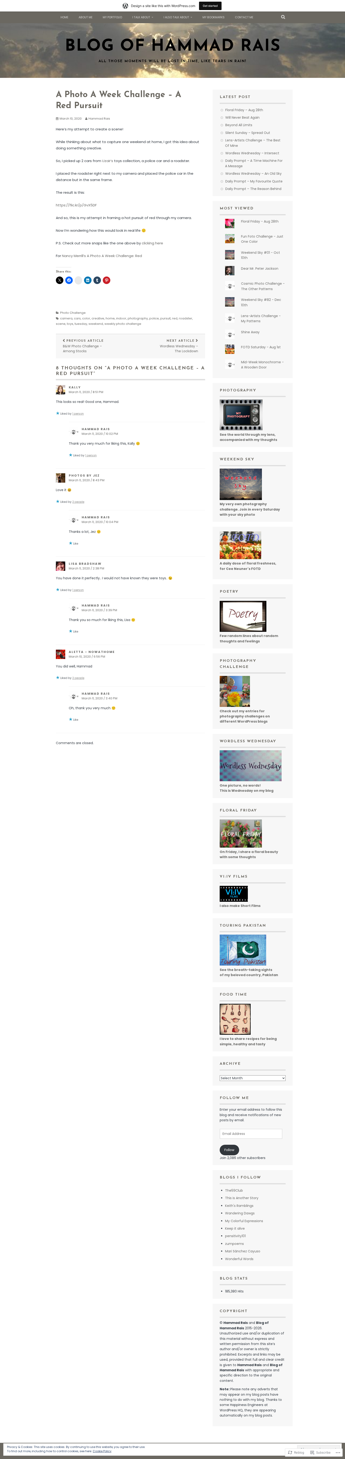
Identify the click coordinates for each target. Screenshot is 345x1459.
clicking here (152, 243)
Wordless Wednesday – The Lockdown (179, 346)
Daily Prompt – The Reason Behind (253, 188)
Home (64, 17)
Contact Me (244, 17)
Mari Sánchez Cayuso (242, 1251)
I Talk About (141, 17)
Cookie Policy (102, 1451)
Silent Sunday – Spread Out (247, 132)
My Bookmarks (214, 17)
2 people (78, 502)
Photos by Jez (84, 475)
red (174, 318)
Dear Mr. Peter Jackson (259, 268)
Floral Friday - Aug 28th (260, 221)
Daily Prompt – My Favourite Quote (254, 181)
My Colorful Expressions (244, 1221)
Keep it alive (235, 1228)
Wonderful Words (239, 1259)
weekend (95, 324)
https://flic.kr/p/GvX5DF (76, 205)
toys (70, 324)
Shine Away (250, 332)
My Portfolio (112, 17)
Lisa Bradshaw (85, 563)
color (86, 318)
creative (98, 318)
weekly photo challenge (122, 324)
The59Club (234, 1190)
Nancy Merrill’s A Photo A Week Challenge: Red (102, 255)
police (154, 318)
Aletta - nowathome (92, 652)
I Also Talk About (176, 17)
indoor (121, 318)
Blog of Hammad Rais (172, 46)
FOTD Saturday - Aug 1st (261, 347)
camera (66, 318)
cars (77, 318)
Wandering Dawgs (240, 1213)
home (110, 318)
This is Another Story (241, 1198)
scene (60, 324)
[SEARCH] (283, 17)
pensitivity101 (235, 1236)
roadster (185, 318)
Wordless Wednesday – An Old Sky (253, 173)
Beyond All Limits (238, 125)
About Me (85, 17)
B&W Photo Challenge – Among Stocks (83, 346)
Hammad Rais (99, 118)
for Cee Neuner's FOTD (240, 568)
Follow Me (234, 1098)
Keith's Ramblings (239, 1205)
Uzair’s (107, 160)
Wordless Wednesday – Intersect (252, 153)
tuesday (81, 324)
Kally (75, 387)
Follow (229, 1150)
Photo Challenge (73, 313)
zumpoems (234, 1243)
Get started (210, 6)
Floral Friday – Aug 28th (244, 110)
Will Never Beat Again (242, 117)
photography (138, 318)
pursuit (165, 318)
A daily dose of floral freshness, (248, 563)
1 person (78, 414)
